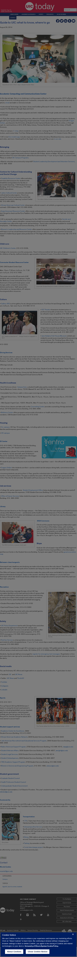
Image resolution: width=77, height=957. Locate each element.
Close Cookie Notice (38, 952)
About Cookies (14, 952)
